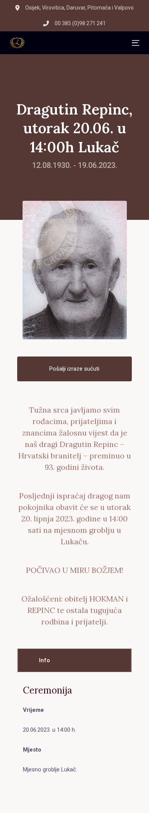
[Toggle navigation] (78, 43)
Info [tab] (44, 660)
